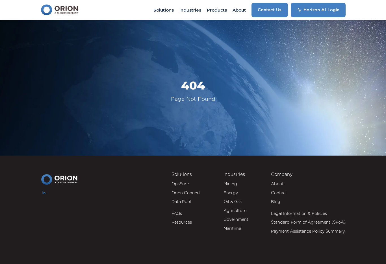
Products (217, 10)
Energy (231, 192)
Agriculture (235, 210)
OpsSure (180, 183)
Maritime (232, 228)
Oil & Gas (233, 201)
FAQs (177, 213)
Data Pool (181, 201)
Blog (275, 201)
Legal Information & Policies (299, 213)
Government (236, 219)
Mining (230, 183)
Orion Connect (186, 192)
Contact (279, 192)
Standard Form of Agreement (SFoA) (308, 222)
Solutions (163, 10)
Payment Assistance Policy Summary (308, 231)
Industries (190, 10)
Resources (182, 222)
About (239, 10)
